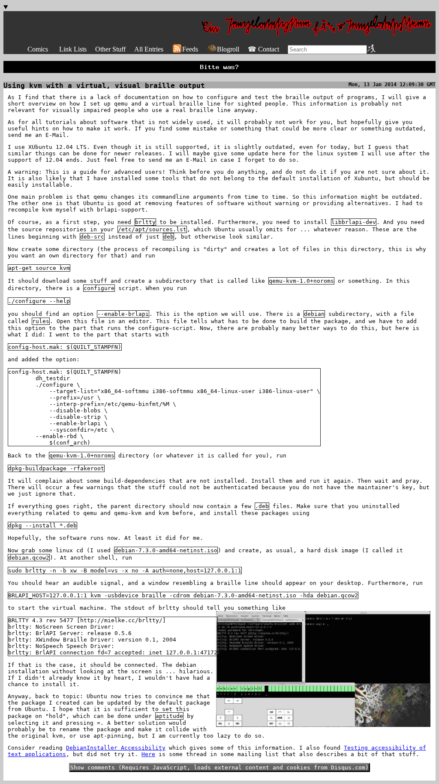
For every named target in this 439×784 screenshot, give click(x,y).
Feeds (190, 49)
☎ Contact (263, 49)
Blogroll (228, 49)
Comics (37, 49)
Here (148, 754)
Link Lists (73, 49)
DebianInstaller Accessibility (115, 748)
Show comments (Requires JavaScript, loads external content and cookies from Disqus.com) (219, 767)
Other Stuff (110, 49)
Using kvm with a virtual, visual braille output (104, 86)
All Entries (148, 49)
